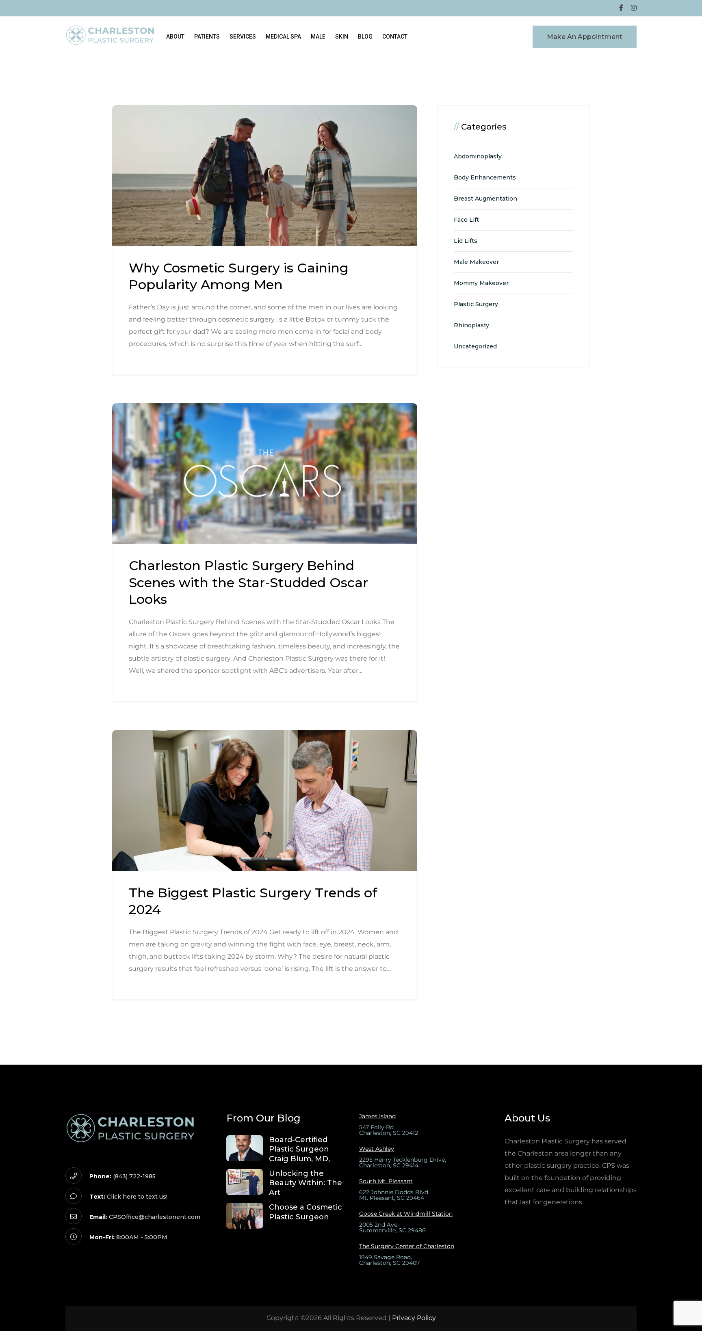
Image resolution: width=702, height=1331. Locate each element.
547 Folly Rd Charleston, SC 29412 (388, 1130)
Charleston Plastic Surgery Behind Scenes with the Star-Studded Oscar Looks (248, 582)
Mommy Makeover (481, 283)
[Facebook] (621, 8)
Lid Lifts (465, 240)
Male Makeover (476, 262)
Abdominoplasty (478, 156)
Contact (394, 36)
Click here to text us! (137, 1196)
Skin (341, 36)
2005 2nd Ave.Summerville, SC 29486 (392, 1227)
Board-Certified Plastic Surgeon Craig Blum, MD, (299, 1149)
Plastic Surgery (476, 304)
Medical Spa (283, 36)
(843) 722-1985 (134, 1176)
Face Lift (466, 219)
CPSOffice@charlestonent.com (154, 1217)
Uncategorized (475, 346)
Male (318, 36)
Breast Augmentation (485, 198)
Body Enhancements (485, 177)
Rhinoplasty (471, 325)
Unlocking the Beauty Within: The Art (305, 1183)
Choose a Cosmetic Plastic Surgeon (305, 1212)
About (175, 36)
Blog (365, 36)
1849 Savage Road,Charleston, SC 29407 (389, 1259)
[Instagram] (634, 8)
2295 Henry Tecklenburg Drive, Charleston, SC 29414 (402, 1162)
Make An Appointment (584, 37)
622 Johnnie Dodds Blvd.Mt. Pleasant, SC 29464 (394, 1194)
